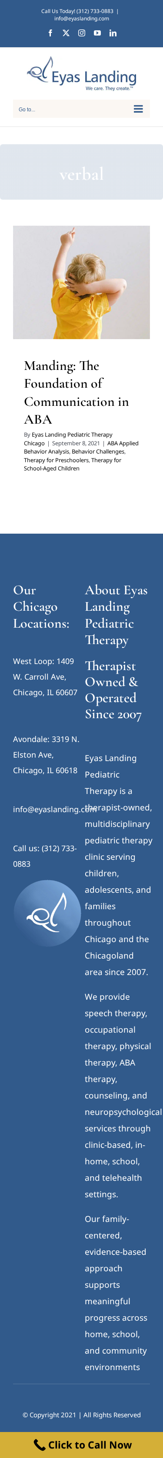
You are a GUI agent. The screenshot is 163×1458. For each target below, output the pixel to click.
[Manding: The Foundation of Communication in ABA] (81, 282)
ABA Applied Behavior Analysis (69, 307)
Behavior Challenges (98, 451)
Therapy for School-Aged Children (81, 330)
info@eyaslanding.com (81, 18)
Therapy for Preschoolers (96, 318)
